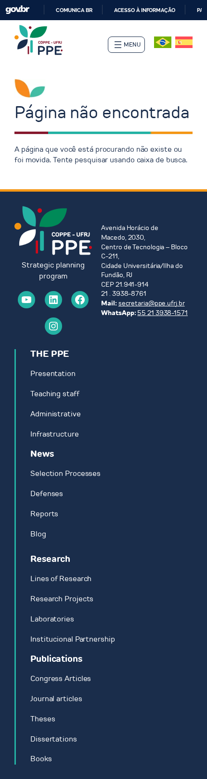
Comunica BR (74, 10)
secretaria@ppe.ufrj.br (151, 303)
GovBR (17, 9)
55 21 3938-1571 (162, 312)
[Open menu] (126, 45)
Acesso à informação (144, 10)
